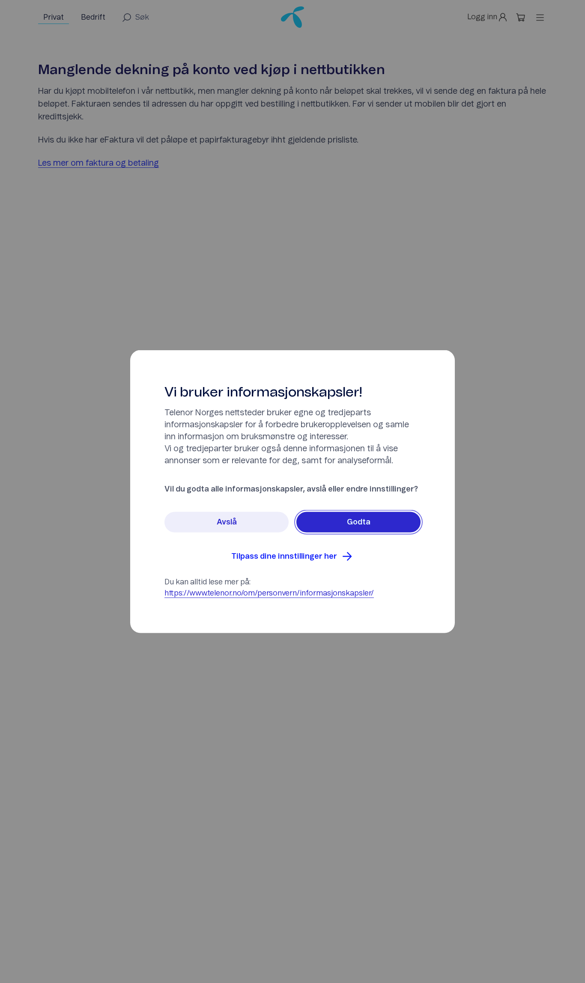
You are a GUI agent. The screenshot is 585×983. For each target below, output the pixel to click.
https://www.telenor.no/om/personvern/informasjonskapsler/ (269, 593)
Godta (358, 522)
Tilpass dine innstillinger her (284, 556)
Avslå (227, 522)
